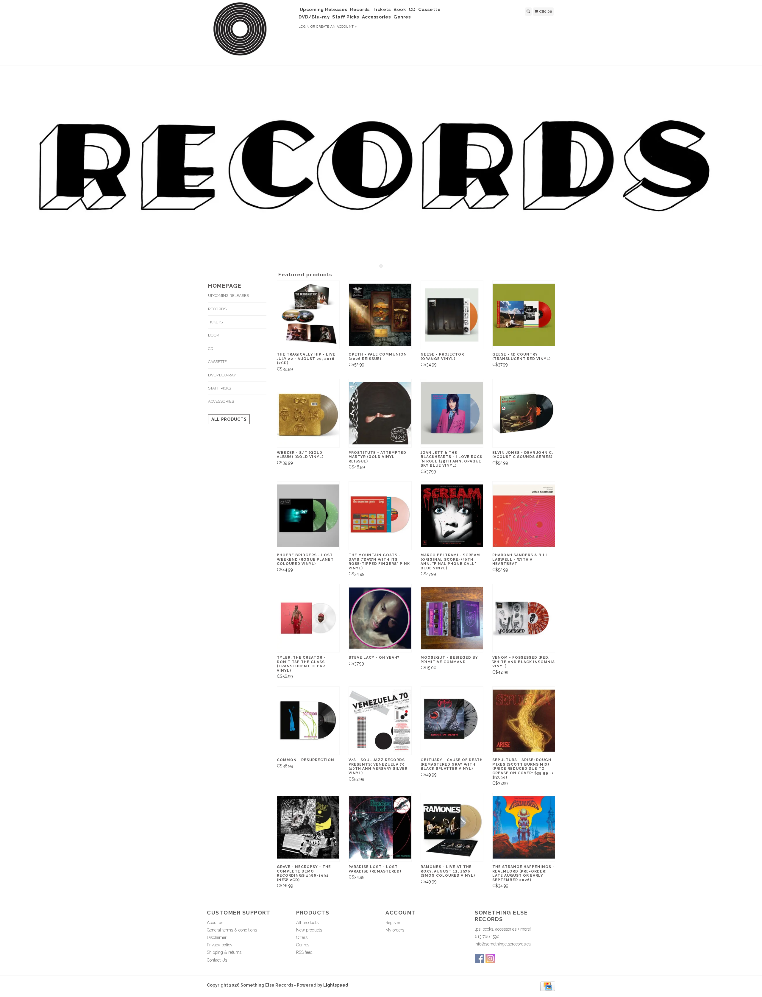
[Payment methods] (547, 986)
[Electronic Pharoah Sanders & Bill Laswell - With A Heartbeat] (524, 516)
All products (228, 419)
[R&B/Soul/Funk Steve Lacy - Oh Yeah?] (380, 618)
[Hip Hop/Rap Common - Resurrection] (308, 721)
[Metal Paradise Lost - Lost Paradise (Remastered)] (380, 827)
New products (309, 930)
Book (400, 9)
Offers (301, 937)
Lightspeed (335, 985)
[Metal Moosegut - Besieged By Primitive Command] (452, 618)
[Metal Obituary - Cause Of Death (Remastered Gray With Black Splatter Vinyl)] (452, 721)
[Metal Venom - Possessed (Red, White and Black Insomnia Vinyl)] (524, 618)
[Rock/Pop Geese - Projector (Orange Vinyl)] (452, 315)
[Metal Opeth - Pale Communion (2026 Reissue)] (380, 315)
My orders (394, 930)
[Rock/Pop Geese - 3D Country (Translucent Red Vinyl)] (524, 315)
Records (360, 9)
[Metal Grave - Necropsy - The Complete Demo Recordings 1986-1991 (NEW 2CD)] (308, 827)
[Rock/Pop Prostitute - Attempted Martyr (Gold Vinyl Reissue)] (380, 413)
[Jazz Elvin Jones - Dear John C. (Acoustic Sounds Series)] (524, 413)
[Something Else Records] (250, 32)
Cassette (429, 9)
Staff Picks (345, 17)
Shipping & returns (224, 952)
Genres (402, 17)
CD (412, 9)
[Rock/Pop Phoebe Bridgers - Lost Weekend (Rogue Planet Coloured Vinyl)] (308, 516)
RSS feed (304, 952)
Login (304, 27)
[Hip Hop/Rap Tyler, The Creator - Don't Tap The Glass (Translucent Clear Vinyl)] (308, 618)
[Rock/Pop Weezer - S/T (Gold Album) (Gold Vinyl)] (308, 413)
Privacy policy (219, 945)
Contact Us (217, 960)
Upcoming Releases (324, 9)
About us (215, 922)
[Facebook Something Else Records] (479, 958)
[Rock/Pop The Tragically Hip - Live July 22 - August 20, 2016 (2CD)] (308, 315)
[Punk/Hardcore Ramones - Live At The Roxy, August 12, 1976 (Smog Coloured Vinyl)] (452, 827)
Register (392, 922)
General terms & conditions (232, 930)
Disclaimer (217, 937)
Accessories (376, 17)
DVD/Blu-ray (314, 17)
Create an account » (336, 27)
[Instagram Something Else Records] (490, 958)
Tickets (382, 9)
